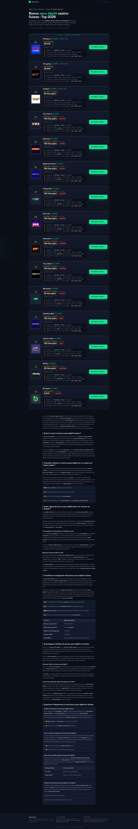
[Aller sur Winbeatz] (36, 299)
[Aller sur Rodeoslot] (36, 249)
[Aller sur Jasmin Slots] (36, 349)
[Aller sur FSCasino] (36, 49)
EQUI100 (63, 168)
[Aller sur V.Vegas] (36, 99)
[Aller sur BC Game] (36, 399)
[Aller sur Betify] (36, 374)
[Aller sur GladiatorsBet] (36, 324)
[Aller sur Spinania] (36, 149)
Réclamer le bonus (97, 47)
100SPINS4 (63, 243)
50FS (62, 318)
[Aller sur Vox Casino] (36, 124)
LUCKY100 (63, 193)
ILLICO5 (59, 393)
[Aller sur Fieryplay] (36, 74)
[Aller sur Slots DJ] (36, 224)
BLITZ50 (63, 293)
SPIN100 (63, 143)
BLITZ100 (63, 118)
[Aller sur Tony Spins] (36, 274)
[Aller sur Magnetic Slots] (36, 174)
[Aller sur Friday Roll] (36, 199)
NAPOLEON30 (63, 368)
